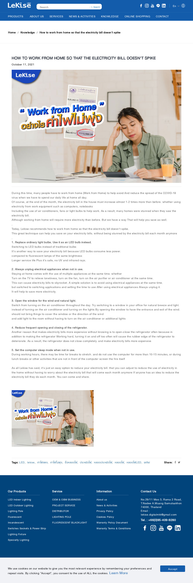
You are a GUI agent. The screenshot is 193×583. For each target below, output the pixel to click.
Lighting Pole (15, 510)
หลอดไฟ (119, 462)
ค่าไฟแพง (42, 462)
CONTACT (162, 16)
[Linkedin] (164, 6)
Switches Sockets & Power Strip (27, 528)
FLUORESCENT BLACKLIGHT (69, 522)
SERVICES (56, 16)
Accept (172, 568)
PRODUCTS (15, 16)
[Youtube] (152, 6)
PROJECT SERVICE (63, 505)
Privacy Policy (104, 510)
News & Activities (106, 505)
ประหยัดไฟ (85, 462)
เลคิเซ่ (147, 462)
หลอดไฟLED (134, 462)
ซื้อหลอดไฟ (71, 462)
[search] (95, 6)
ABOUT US (37, 16)
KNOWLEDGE (110, 16)
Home (12, 32)
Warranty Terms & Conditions (113, 528)
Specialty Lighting (18, 539)
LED (22, 462)
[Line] (158, 6)
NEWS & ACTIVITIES (82, 16)
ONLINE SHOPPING (137, 16)
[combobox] (67, 7)
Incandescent (16, 522)
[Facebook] (141, 6)
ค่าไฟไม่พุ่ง (56, 462)
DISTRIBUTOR (60, 510)
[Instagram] (147, 6)
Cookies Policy (105, 516)
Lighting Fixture (17, 534)
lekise (31, 462)
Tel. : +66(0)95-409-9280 (158, 519)
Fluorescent (15, 516)
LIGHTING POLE (61, 516)
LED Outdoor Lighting (20, 505)
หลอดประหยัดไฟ (103, 462)
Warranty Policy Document (112, 522)
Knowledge (28, 32)
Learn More (118, 572)
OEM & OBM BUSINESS (66, 499)
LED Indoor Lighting (19, 499)
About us (101, 499)
